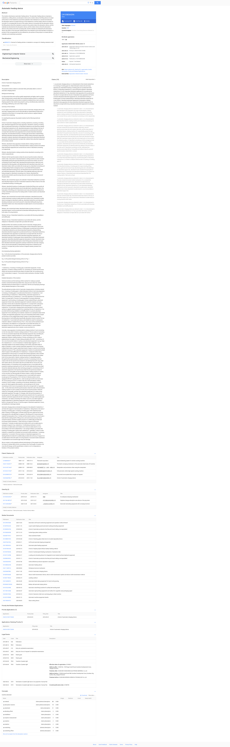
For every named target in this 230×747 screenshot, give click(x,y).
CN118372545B (7, 591)
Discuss (86, 73)
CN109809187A (7, 539)
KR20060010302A (7, 584)
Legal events (84, 69)
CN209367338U (7, 594)
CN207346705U (7, 542)
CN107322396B (7, 587)
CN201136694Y (7, 464)
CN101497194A (7, 467)
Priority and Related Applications (76, 71)
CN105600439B (7, 532)
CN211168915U (7, 568)
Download (84, 695)
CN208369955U (7, 558)
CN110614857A (7, 500)
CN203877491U (7, 535)
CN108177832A (7, 578)
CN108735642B (7, 574)
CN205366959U (7, 561)
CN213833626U (7, 545)
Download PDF (68, 21)
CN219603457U (7, 600)
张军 (68, 28)
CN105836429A (7, 565)
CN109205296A (7, 496)
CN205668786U (7, 478)
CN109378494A (7, 552)
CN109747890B (7, 597)
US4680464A (6, 460)
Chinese (73, 25)
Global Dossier (79, 73)
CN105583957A (7, 474)
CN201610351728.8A (8, 617)
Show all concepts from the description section (15, 734)
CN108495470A (7, 529)
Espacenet (72, 73)
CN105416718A (7, 471)
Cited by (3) (78, 69)
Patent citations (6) (69, 69)
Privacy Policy (128, 744)
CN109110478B (7, 555)
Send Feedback (103, 744)
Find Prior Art (78, 21)
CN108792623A (7, 526)
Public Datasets (113, 744)
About (94, 744)
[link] (28, 42)
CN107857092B (7, 522)
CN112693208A (7, 504)
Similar (88, 21)
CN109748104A (7, 548)
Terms (121, 744)
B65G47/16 (8, 42)
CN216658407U (7, 581)
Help (136, 744)
